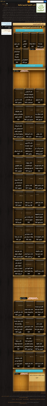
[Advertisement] (29, 287)
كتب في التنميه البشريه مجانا (25, 392)
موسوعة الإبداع (22, 403)
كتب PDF (3, 1)
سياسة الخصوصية (33, 399)
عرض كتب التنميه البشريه (8, 27)
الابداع (44, 21)
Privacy (13, 399)
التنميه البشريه (43, 392)
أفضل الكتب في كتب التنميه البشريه (7, 23)
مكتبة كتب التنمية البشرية (8, 30)
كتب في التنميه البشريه (29, 21)
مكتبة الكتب (43, 399)
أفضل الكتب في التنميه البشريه (29, 65)
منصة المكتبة (38, 399)
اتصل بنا (20, 399)
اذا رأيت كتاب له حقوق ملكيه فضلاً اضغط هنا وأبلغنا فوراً (17, 402)
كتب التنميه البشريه (7, 33)
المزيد (29, 370)
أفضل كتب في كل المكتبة (29, 30)
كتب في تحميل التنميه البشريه (35, 392)
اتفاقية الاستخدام (26, 399)
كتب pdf (17, 399)
